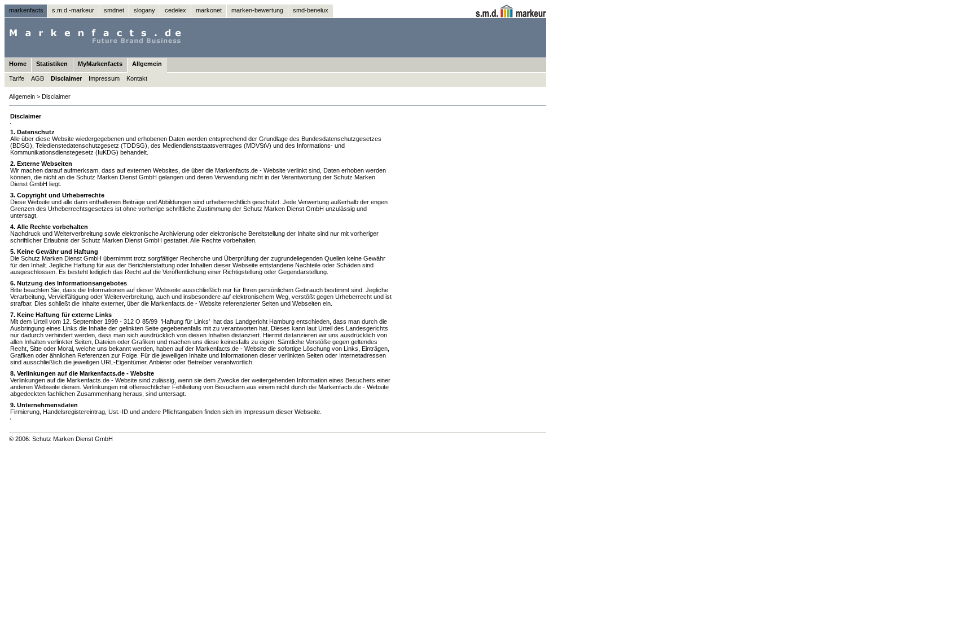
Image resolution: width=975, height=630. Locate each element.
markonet (209, 10)
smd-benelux (310, 10)
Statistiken (52, 63)
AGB (37, 78)
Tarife (16, 78)
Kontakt (136, 78)
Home (18, 63)
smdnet (114, 10)
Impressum (104, 78)
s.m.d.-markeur (73, 10)
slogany (144, 10)
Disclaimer (66, 78)
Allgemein (147, 63)
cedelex (175, 10)
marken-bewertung (257, 10)
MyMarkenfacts (100, 63)
